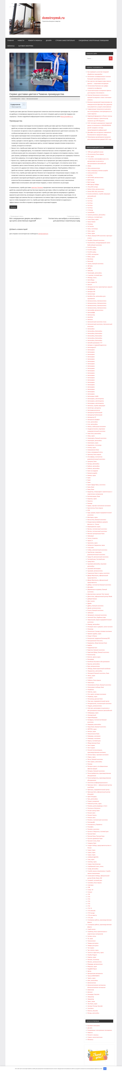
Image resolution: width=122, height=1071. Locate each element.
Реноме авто (91, 817)
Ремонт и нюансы (35, 40)
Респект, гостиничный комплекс (97, 820)
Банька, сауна (91, 475)
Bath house (90, 180)
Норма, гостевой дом (94, 740)
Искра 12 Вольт (92, 636)
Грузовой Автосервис (94, 568)
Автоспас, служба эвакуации (96, 405)
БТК (88, 510)
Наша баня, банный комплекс (96, 726)
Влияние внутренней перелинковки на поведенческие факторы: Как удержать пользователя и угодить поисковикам (99, 104)
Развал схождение (93, 801)
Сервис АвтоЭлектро (94, 864)
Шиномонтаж (91, 982)
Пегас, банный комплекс (95, 759)
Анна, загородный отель (95, 452)
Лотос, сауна (91, 675)
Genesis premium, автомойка (96, 214)
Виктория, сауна (92, 517)
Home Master (91, 221)
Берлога (90, 501)
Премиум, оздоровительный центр (98, 789)
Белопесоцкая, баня (93, 496)
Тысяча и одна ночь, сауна (95, 952)
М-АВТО (90, 678)
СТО (88, 896)
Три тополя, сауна (92, 950)
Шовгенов (90, 989)
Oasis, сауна (91, 231)
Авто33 (89, 284)
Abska (89, 166)
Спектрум (90, 885)
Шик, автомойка (92, 980)
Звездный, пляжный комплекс (97, 615)
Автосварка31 (91, 347)
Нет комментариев (32, 98)
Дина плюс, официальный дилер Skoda (99, 596)
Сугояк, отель (91, 936)
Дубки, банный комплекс (95, 605)
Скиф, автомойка (92, 868)
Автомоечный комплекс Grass (96, 322)
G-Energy (90, 210)
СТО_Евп (90, 917)
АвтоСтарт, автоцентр (94, 408)
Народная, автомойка (94, 724)
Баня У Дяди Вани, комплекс (96, 484)
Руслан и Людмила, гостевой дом (98, 831)
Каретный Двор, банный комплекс (98, 652)
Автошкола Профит (93, 419)
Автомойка (90, 328)
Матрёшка (90, 689)
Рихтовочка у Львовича (94, 824)
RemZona (90, 259)
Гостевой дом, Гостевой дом (96, 559)
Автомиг (90, 319)
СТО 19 (89, 908)
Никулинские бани (93, 733)
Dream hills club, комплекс (95, 191)
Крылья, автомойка (93, 664)
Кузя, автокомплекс (93, 666)
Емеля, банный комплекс (95, 610)
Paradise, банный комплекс (95, 240)
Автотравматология (93, 410)
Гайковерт (90, 536)
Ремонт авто (91, 813)
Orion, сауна (91, 233)
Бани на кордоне (92, 470)
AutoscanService (92, 173)
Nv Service (90, 226)
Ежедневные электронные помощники (94, 40)
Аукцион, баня (92, 461)
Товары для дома (92, 943)
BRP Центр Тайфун (93, 184)
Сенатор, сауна (92, 861)
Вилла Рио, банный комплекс (96, 519)
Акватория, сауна (92, 443)
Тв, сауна (90, 938)
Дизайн (49, 40)
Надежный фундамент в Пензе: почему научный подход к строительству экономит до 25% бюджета (99, 118)
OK (105, 1068)
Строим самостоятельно (65, 40)
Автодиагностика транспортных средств (99, 287)
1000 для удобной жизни (95, 152)
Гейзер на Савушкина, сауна (96, 545)
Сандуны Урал (91, 843)
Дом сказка (91, 601)
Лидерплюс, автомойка (94, 671)
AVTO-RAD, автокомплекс (95, 177)
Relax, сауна (91, 256)
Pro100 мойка (91, 247)
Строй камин (91, 929)
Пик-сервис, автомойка (94, 761)
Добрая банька (92, 598)
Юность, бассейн (92, 1010)
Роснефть (90, 827)
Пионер (89, 764)
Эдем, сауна (91, 1001)
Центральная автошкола (95, 973)
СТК (88, 894)
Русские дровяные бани (94, 838)
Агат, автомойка (92, 422)
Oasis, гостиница (92, 228)
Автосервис (91, 349)
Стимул (89, 892)
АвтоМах (90, 317)
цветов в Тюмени (37, 187)
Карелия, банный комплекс (96, 650)
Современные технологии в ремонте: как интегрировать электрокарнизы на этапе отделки (99, 111)
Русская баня (91, 834)
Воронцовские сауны (93, 526)
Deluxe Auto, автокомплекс (95, 189)
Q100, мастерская (92, 254)
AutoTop (90, 175)
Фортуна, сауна (92, 966)
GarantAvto (90, 212)
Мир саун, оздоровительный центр (98, 701)
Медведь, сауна (92, 696)
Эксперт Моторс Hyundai (94, 1006)
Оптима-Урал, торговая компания (97, 754)
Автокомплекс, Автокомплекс (96, 301)
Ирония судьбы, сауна (94, 633)
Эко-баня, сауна (92, 1003)
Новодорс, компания (93, 736)
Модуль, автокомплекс (94, 706)
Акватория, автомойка (94, 440)
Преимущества (16, 107)
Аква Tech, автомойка (94, 433)
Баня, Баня (90, 487)
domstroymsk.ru (53, 17)
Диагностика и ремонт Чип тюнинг (98, 594)
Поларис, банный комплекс (96, 771)
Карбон (89, 645)
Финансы (10, 46)
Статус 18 (90, 889)
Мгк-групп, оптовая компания (96, 694)
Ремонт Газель (92, 815)
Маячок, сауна (91, 692)
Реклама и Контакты (93, 808)
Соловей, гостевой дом (94, 880)
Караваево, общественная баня (97, 643)
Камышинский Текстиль (95, 640)
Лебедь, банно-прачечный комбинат (98, 668)
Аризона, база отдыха (94, 454)
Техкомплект (91, 941)
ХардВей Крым (92, 969)
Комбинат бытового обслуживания (98, 661)
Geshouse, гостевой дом (94, 217)
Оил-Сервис (91, 745)
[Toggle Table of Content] (23, 104)
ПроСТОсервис (92, 796)
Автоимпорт (91, 294)
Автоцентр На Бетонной (94, 412)
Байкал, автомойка (93, 466)
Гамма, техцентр (92, 538)
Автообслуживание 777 (94, 342)
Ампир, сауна (91, 447)
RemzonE (90, 261)
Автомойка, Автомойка (94, 331)
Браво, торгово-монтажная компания (99, 505)
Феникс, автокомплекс (94, 962)
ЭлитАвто (90, 1008)
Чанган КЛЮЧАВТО (93, 975)
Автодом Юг (91, 291)
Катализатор (91, 654)
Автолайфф (91, 312)
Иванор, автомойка (93, 624)
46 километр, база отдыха (95, 154)
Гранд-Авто (90, 561)
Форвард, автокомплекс (95, 964)
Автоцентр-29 (91, 417)
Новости (21, 40)
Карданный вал (92, 647)
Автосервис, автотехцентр (95, 398)
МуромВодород (92, 717)
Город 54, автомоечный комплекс (98, 557)
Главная (10, 40)
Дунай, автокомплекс (94, 608)
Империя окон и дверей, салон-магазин (100, 626)
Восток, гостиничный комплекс (97, 529)
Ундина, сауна (91, 957)
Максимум (90, 682)
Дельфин (90, 587)
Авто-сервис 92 (92, 282)
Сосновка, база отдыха (94, 882)
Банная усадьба (92, 473)
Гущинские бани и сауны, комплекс (98, 573)
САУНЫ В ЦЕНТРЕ (92, 857)
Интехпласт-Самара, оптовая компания (99, 631)
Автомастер (91, 315)
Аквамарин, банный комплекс (96, 438)
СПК (88, 887)
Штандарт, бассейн (93, 994)
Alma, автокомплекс (93, 168)
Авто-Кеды (90, 280)
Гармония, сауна (92, 543)
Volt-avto (90, 270)
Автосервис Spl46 (92, 396)
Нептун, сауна (91, 731)
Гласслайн (90, 547)
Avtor (23, 98)
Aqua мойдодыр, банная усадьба (97, 170)
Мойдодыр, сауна (92, 713)
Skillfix (89, 268)
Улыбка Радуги (92, 955)
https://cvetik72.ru (67, 116)
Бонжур (89, 503)
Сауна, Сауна (91, 850)
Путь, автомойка (92, 799)
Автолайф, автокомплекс (95, 310)
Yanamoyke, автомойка (94, 273)
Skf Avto (90, 266)
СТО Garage (91, 913)
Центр (89, 971)
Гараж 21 (90, 540)
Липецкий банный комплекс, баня (98, 673)
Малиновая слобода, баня (95, 687)
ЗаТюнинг (90, 612)
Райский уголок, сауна (94, 803)
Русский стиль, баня (93, 841)
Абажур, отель (92, 277)
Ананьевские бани (93, 450)
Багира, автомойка (93, 463)
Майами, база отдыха (94, 680)
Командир (90, 659)
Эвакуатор (90, 996)
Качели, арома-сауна (93, 657)
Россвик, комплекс (93, 829)
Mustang (90, 224)
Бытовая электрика (25, 46)
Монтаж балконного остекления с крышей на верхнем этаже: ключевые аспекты (99, 97)
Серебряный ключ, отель (95, 866)
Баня (88, 477)
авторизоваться (43, 233)
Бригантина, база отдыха (95, 508)
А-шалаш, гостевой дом (94, 275)
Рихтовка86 (91, 822)
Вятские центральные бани (95, 533)
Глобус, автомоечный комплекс (97, 550)
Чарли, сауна (91, 978)
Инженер (90, 629)
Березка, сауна (92, 498)
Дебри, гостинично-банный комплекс (99, 584)
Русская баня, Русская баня (95, 836)
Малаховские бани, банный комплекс (99, 685)
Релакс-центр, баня (93, 810)
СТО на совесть (92, 915)
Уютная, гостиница (93, 959)
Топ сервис (90, 948)
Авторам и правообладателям (96, 345)
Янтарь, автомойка (93, 1013)
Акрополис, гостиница (94, 445)
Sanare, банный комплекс (95, 263)
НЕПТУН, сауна (91, 729)
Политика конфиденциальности (97, 782)
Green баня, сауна (92, 219)
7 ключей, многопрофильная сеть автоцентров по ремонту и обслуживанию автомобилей (98, 161)
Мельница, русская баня (95, 699)
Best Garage (91, 182)
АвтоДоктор (91, 289)
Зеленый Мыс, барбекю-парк (96, 617)
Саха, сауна (90, 859)
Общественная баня (93, 743)
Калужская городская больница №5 (98, 638)
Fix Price (90, 198)
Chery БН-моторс (92, 187)
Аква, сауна (91, 436)
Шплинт (90, 992)
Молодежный (91, 715)
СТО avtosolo (91, 910)
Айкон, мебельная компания (96, 426)
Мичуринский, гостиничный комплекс (99, 703)
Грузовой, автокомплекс (95, 571)
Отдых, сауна (91, 757)
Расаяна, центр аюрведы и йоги (97, 806)
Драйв (89, 603)
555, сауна (90, 156)
